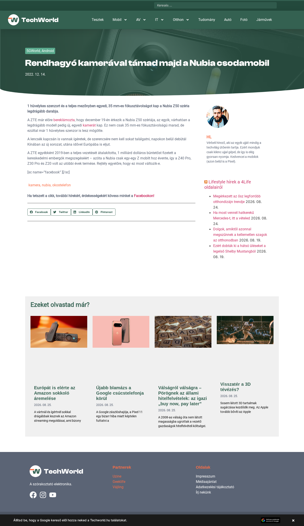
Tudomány (206, 20)
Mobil (117, 20)
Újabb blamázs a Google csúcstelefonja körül (120, 393)
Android (48, 51)
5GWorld (33, 51)
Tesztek (98, 20)
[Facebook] (33, 494)
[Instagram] (43, 494)
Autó (227, 20)
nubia (46, 185)
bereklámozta (64, 120)
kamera (34, 185)
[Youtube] (52, 494)
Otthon (178, 20)
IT (156, 20)
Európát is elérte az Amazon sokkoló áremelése (54, 393)
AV (138, 20)
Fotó (243, 20)
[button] (39, 212)
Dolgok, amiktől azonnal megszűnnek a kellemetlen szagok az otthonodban (240, 234)
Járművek (264, 20)
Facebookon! (144, 196)
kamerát (89, 125)
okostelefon (61, 185)
